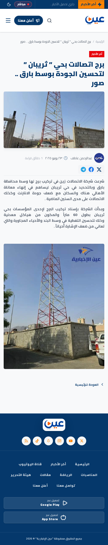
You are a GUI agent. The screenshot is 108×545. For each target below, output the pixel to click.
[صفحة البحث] (49, 20)
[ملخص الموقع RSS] (26, 440)
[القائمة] (8, 20)
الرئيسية (100, 41)
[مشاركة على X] (99, 169)
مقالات (45, 475)
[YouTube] (70, 440)
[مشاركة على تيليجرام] (83, 169)
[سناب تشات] (48, 440)
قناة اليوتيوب (30, 464)
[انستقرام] (59, 440)
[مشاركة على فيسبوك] (91, 169)
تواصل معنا (66, 485)
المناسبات (89, 475)
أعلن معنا (40, 485)
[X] (81, 440)
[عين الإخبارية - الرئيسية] (95, 20)
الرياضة (66, 475)
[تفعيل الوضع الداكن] (8, 4)
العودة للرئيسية (87, 384)
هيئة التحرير (21, 475)
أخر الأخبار (58, 464)
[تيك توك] (37, 440)
